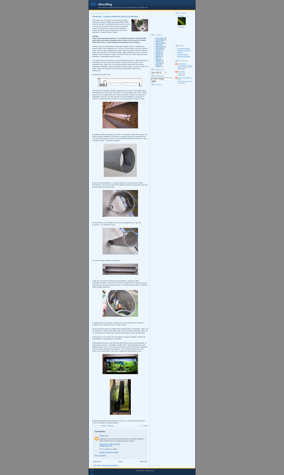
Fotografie (159, 48)
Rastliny (158, 56)
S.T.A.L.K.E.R (181, 73)
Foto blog (180, 16)
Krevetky (159, 50)
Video (158, 65)
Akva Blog (105, 4)
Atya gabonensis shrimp (185, 81)
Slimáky (158, 61)
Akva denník (160, 43)
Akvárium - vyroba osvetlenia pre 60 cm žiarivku (115, 16)
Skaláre (158, 60)
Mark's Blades (182, 64)
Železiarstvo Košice (183, 48)
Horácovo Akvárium (183, 56)
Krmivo (158, 51)
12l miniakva (160, 38)
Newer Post (97, 461)
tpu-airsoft (181, 71)
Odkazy (158, 55)
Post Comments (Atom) (110, 465)
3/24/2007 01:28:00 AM (107, 425)
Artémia (158, 45)
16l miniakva (160, 40)
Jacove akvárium (182, 54)
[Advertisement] (162, 21)
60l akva (158, 41)
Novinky (158, 53)
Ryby (157, 58)
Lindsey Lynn (104, 446)
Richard (102, 436)
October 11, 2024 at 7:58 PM (109, 452)
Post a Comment (100, 455)
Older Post (143, 461)
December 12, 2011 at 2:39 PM (110, 444)
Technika (145, 425)
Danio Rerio (160, 46)
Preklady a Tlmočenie (184, 50)
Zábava (158, 66)
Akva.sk (179, 52)
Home (120, 461)
